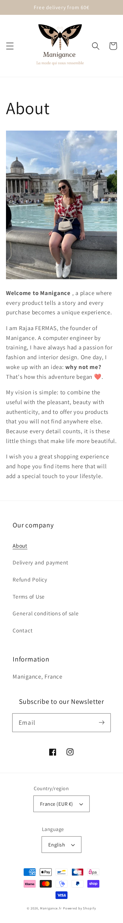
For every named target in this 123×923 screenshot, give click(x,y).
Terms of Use (29, 596)
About (20, 545)
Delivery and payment (40, 562)
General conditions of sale (46, 613)
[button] (10, 46)
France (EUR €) (56, 803)
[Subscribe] (101, 722)
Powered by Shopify (79, 908)
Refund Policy (30, 579)
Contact (22, 630)
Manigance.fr (51, 908)
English (56, 844)
